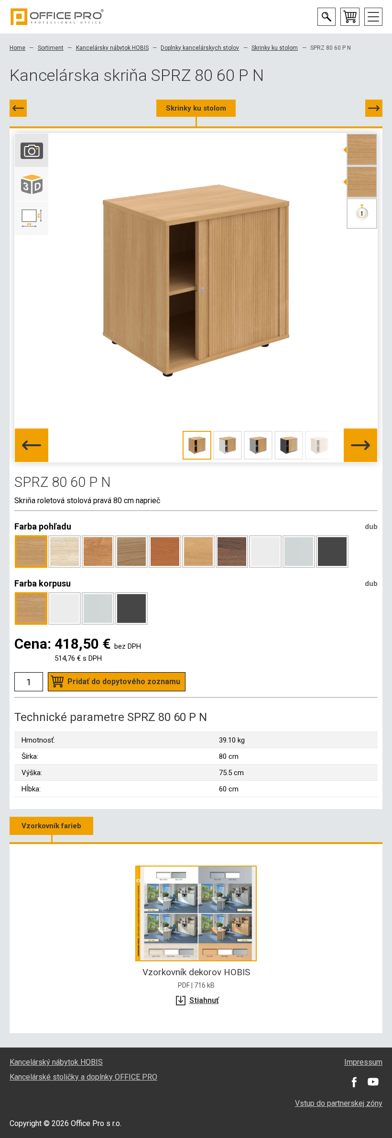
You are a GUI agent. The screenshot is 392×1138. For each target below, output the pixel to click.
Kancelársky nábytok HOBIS (112, 48)
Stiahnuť (204, 1000)
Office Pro (57, 16)
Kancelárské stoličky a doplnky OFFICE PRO (83, 1077)
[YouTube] (372, 1082)
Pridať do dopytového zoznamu (123, 681)
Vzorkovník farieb (51, 826)
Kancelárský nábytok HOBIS (56, 1062)
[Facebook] (353, 1082)
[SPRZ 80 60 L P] (18, 108)
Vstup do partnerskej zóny (338, 1103)
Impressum (363, 1062)
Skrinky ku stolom (274, 48)
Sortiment (51, 48)
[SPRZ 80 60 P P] (373, 108)
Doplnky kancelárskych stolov (200, 48)
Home (17, 48)
